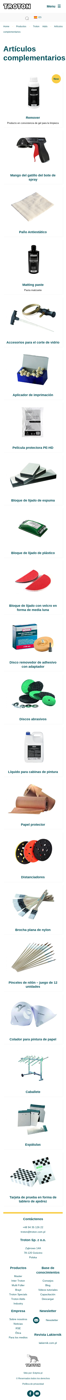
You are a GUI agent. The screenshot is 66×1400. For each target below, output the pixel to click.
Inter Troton (18, 1280)
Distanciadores (33, 857)
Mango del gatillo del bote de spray (33, 157)
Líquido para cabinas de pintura (33, 751)
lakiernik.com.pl (48, 1342)
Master (18, 1276)
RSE (18, 1328)
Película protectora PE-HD (33, 427)
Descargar (48, 1298)
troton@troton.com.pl (33, 1231)
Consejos (48, 1280)
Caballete (33, 1071)
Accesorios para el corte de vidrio (33, 322)
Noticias (18, 1323)
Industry (18, 1303)
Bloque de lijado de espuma (33, 480)
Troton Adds (40, 26)
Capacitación (47, 1294)
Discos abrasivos (33, 699)
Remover (33, 99)
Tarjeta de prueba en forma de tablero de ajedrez (33, 1179)
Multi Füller (18, 1285)
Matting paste (33, 267)
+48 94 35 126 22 (33, 1227)
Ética (18, 1332)
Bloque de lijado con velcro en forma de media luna (33, 587)
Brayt (18, 1289)
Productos (21, 26)
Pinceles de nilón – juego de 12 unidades (33, 964)
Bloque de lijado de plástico (33, 532)
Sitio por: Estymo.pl (33, 1373)
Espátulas (33, 1124)
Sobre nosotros (18, 1319)
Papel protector (33, 804)
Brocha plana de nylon (33, 909)
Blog (47, 1285)
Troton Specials (18, 1294)
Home (6, 26)
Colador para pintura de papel (33, 1019)
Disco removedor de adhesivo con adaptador (33, 644)
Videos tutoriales (48, 1289)
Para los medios (18, 1337)
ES (39, 17)
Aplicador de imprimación (33, 374)
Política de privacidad (33, 1384)
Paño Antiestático (33, 211)
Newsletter (52, 1320)
